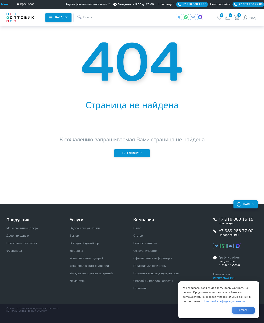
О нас (137, 228)
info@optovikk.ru (224, 278)
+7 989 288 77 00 (236, 231)
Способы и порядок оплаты (153, 281)
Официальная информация (152, 258)
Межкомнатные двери (22, 228)
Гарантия (139, 288)
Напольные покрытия (21, 243)
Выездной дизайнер (84, 243)
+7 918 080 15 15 (236, 219)
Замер (74, 235)
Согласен (243, 310)
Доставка (76, 250)
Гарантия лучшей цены (149, 266)
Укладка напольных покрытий (91, 273)
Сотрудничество (145, 250)
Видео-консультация (85, 228)
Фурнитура (14, 250)
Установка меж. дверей (86, 258)
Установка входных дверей (89, 266)
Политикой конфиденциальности (224, 301)
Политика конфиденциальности (156, 273)
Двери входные (17, 235)
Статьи (138, 235)
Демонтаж (77, 281)
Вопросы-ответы (145, 243)
